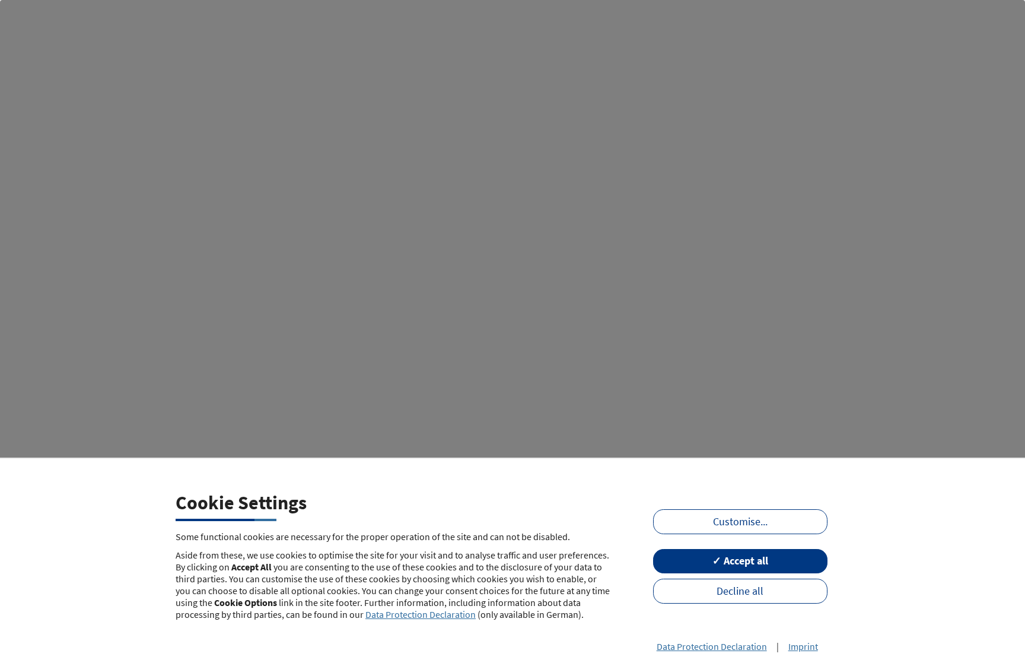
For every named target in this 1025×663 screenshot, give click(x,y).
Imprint (803, 646)
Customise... (740, 521)
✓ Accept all (740, 560)
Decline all (740, 591)
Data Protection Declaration (420, 614)
